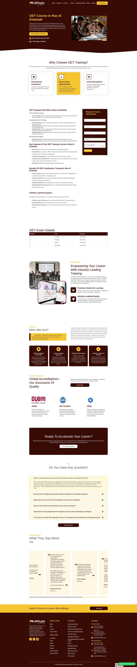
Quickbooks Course (73, 645)
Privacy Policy (53, 631)
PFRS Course (71, 653)
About (51, 624)
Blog (88, 3)
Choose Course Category (89, 136)
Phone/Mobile (86, 130)
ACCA (72, 3)
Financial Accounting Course (75, 629)
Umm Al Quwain (54, 653)
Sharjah (52, 648)
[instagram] (34, 639)
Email (85, 124)
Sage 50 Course (72, 648)
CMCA (69, 643)
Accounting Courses (73, 624)
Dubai (51, 643)
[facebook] (30, 639)
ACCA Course (71, 656)
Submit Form (88, 150)
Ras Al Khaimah (54, 650)
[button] (127, 663)
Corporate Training (80, 3)
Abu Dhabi (52, 638)
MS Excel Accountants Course (75, 631)
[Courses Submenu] (68, 3)
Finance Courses (72, 626)
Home (53, 3)
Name (85, 117)
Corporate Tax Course (73, 636)
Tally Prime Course (72, 650)
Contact (93, 3)
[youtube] (37, 639)
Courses (65, 3)
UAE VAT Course (72, 634)
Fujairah (52, 645)
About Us (59, 3)
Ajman (51, 640)
